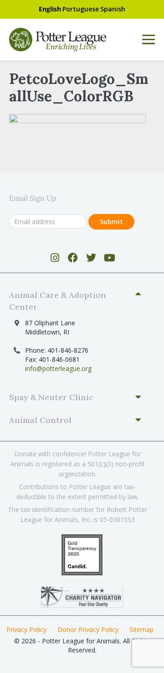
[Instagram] (55, 258)
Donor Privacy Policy (87, 629)
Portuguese (80, 9)
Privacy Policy (26, 629)
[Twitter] (91, 258)
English (50, 9)
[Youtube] (110, 258)
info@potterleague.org (58, 368)
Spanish (112, 9)
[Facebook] (73, 258)
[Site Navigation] (148, 39)
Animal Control (40, 420)
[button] (78, 301)
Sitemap (141, 629)
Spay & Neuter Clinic (51, 397)
